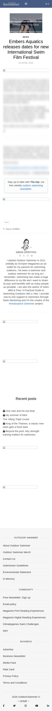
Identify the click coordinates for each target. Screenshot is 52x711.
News (7, 222)
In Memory (9, 578)
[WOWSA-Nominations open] (20, 334)
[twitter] (14, 705)
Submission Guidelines (15, 565)
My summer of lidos (16, 415)
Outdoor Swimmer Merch (17, 552)
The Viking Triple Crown (16, 419)
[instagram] (25, 705)
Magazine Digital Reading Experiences (24, 617)
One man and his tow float (20, 411)
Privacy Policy (10, 676)
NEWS (26, 37)
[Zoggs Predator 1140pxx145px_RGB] (26, 71)
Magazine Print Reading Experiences (23, 610)
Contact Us (9, 559)
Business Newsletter (14, 656)
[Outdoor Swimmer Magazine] (11, 4)
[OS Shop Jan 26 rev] (20, 374)
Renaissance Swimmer (21, 303)
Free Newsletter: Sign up (16, 597)
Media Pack (9, 662)
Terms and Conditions (15, 682)
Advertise (8, 649)
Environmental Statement (17, 572)
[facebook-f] (4, 705)
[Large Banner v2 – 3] (26, 205)
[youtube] (36, 705)
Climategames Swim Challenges (21, 624)
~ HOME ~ (23, 701)
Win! (5, 630)
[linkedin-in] (48, 705)
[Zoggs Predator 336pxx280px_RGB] (20, 500)
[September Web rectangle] (20, 460)
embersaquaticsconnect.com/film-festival (25, 167)
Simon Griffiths (13, 229)
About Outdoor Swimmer (16, 545)
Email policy (9, 604)
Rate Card (8, 669)
